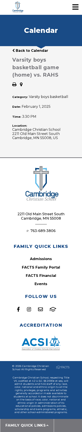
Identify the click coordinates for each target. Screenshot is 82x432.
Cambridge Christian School (17, 7)
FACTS (53, 309)
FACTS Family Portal (41, 267)
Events (41, 284)
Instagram (29, 309)
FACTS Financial (41, 276)
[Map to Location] (21, 85)
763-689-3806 (43, 231)
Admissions (41, 259)
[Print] (14, 85)
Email (40, 309)
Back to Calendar (31, 51)
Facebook (18, 309)
